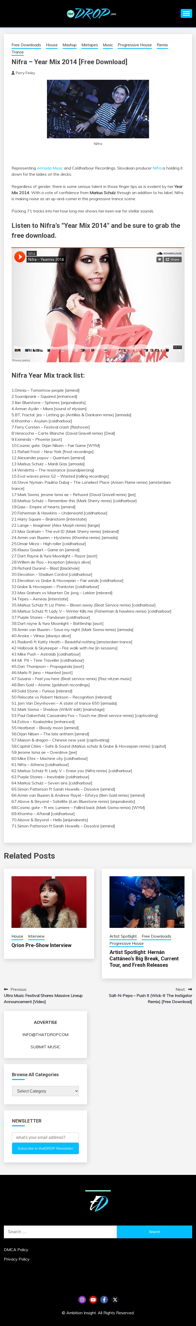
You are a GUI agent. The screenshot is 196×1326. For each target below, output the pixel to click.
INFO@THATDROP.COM (45, 1034)
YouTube (93, 1299)
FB (104, 1299)
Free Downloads (26, 44)
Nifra (157, 168)
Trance (17, 52)
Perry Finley (25, 73)
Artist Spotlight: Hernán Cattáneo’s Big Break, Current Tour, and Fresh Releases (144, 958)
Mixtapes (89, 44)
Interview (36, 936)
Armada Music (50, 168)
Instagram (82, 1299)
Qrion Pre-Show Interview (41, 945)
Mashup (70, 44)
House (52, 44)
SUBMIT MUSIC (45, 1046)
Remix (162, 44)
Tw (115, 1299)
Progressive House (135, 44)
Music (108, 44)
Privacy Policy (17, 1259)
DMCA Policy (16, 1249)
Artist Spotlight (123, 936)
